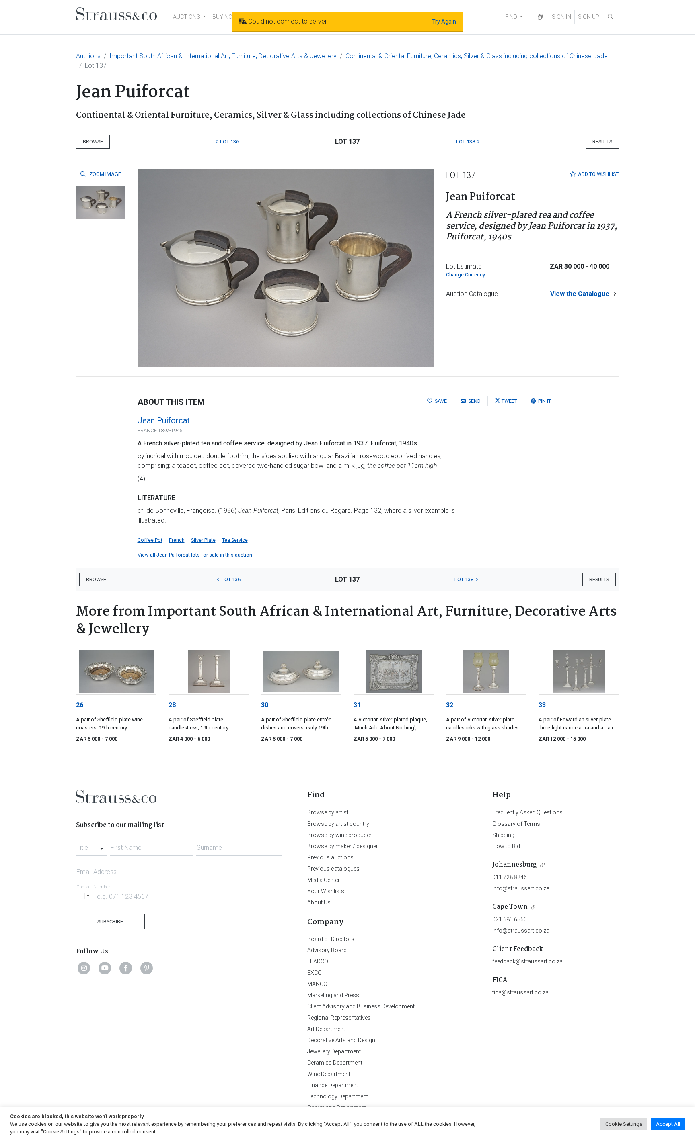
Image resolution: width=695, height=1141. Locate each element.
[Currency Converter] (541, 17)
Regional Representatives (339, 1017)
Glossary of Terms (516, 824)
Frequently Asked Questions (527, 812)
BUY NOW (225, 17)
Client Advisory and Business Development (361, 1006)
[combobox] (91, 845)
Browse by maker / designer (342, 846)
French (177, 540)
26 (79, 705)
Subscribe (110, 922)
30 (264, 705)
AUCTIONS (186, 17)
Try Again (444, 21)
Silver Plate (203, 540)
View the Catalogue (579, 294)
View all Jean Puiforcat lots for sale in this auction (195, 555)
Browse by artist (327, 812)
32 (449, 705)
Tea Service (235, 540)
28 (172, 705)
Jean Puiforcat (164, 420)
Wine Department (328, 1074)
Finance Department (332, 1085)
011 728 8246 (509, 877)
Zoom (104, 174)
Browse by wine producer (339, 835)
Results (602, 142)
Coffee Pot (150, 540)
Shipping (503, 835)
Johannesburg (514, 865)
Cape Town (510, 907)
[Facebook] (126, 967)
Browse (93, 142)
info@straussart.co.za (520, 888)
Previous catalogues (333, 868)
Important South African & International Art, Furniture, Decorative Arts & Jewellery (223, 56)
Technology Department (337, 1096)
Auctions (88, 56)
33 (542, 705)
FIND (511, 17)
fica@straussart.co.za (520, 992)
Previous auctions (330, 857)
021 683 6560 (509, 919)
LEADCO (317, 961)
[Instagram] (84, 967)
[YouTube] (105, 967)
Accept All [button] (668, 1124)
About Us (319, 902)
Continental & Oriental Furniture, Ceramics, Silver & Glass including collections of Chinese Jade (476, 56)
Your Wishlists (325, 891)
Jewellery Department (334, 1051)
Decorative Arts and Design (341, 1040)
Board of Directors (330, 939)
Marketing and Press (333, 995)
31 (357, 705)
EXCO (314, 973)
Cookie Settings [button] (623, 1124)
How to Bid (506, 846)
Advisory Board (327, 950)
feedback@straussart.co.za (527, 961)
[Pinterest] (147, 967)
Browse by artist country (338, 824)
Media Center (323, 880)
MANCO (317, 984)
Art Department (326, 1029)
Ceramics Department (334, 1062)
